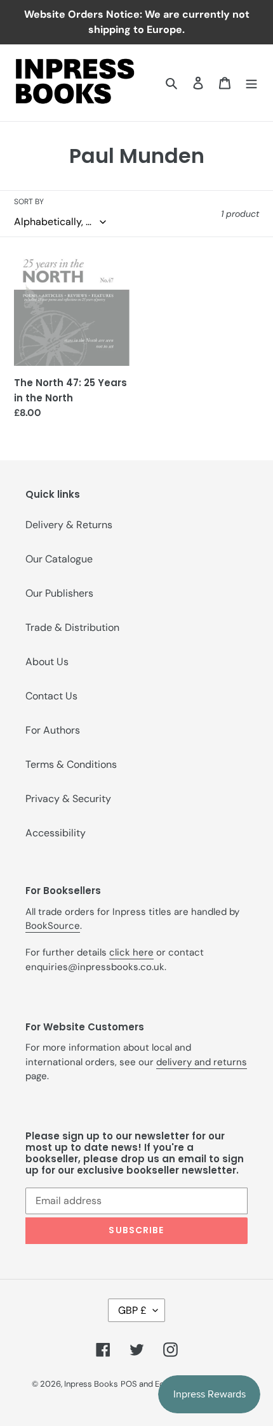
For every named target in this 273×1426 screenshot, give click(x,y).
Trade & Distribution (72, 627)
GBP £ (132, 1310)
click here (131, 952)
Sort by (29, 202)
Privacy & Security (68, 798)
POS (129, 1383)
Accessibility (55, 832)
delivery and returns (201, 1062)
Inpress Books (91, 1383)
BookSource (52, 925)
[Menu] (251, 82)
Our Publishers (59, 593)
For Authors (52, 730)
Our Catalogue (59, 559)
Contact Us (51, 696)
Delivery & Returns (68, 524)
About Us (47, 661)
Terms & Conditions (71, 764)
